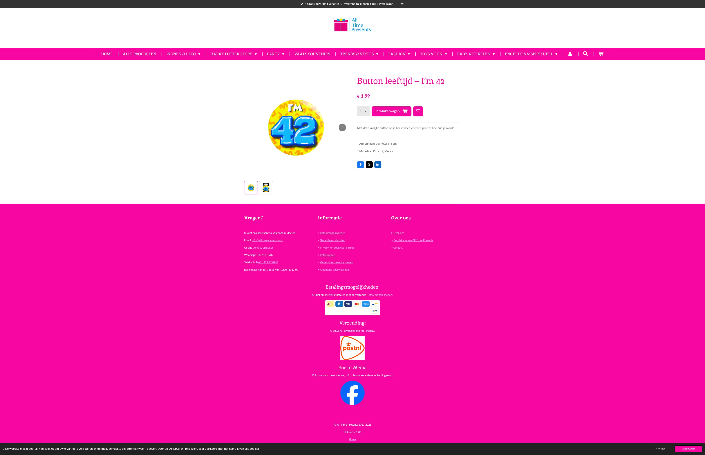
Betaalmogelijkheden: (380, 295)
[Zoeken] (585, 53)
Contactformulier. (263, 247)
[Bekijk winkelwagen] (601, 54)
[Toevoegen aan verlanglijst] (418, 111)
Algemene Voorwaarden (334, 269)
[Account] (570, 54)
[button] (251, 188)
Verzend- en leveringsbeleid (336, 262)
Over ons (398, 233)
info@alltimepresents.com (267, 240)
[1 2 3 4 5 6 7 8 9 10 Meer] (363, 111)
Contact (398, 247)
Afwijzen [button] (661, 448)
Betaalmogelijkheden (332, 233)
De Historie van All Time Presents (413, 240)
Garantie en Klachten (332, 240)
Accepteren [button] (688, 448)
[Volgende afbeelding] (342, 127)
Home (352, 439)
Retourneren (327, 255)
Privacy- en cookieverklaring (337, 247)
